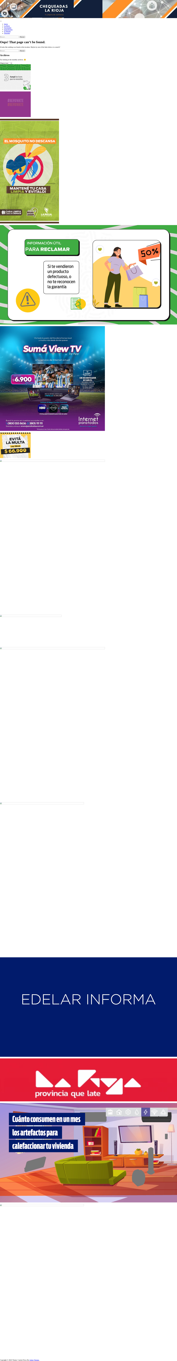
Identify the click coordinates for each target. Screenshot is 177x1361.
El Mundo (7, 31)
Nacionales (7, 28)
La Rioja (7, 26)
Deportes (7, 33)
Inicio (6, 24)
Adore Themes (34, 1360)
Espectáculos (8, 29)
